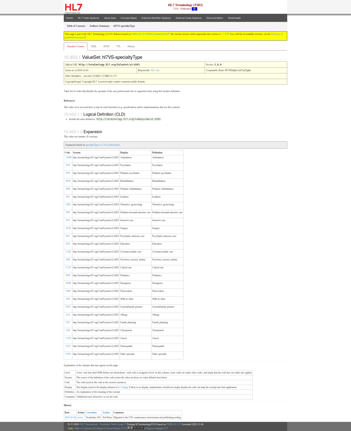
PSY (68, 165)
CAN (68, 338)
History (131, 46)
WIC (68, 298)
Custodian (91, 412)
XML (93, 46)
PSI (67, 236)
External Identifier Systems (156, 17)
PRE (68, 188)
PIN (68, 212)
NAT (68, 346)
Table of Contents (83, 428)
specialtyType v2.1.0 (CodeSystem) (103, 144)
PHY (68, 306)
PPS (68, 173)
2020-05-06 (70, 417)
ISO (68, 196)
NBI (68, 259)
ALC (68, 314)
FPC (68, 322)
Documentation (214, 17)
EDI (68, 243)
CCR (68, 267)
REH (68, 181)
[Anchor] (145, 57)
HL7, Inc (155, 70)
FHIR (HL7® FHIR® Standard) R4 (148, 34)
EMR (68, 283)
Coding (123, 387)
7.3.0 (223, 34)
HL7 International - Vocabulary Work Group (101, 424)
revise (80, 417)
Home (69, 17)
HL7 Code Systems (88, 17)
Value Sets (110, 17)
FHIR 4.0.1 (172, 424)
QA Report (98, 428)
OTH (68, 354)
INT (68, 220)
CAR (68, 251)
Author (106, 412)
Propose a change (154, 428)
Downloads (234, 17)
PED (68, 275)
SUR (68, 228)
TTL (118, 46)
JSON (106, 46)
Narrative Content (75, 46)
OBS (68, 291)
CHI (68, 330)
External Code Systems (189, 17)
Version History (113, 428)
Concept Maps (129, 17)
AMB (69, 157)
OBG (68, 204)
